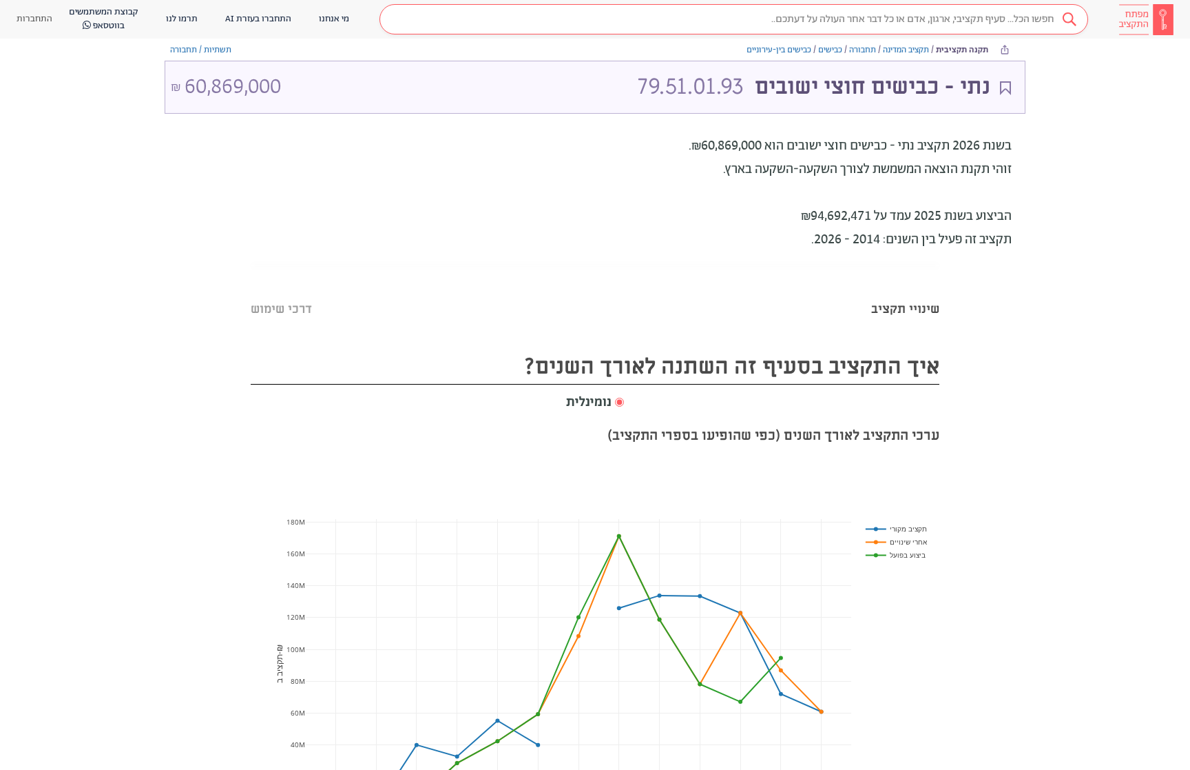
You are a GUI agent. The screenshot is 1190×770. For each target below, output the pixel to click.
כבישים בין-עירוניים (779, 50)
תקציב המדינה (906, 50)
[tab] (905, 292)
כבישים (830, 50)
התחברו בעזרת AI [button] (258, 19)
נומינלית (589, 403)
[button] (733, 19)
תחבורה (862, 50)
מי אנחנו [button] (334, 19)
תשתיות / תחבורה (200, 50)
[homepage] (1145, 19)
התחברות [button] (34, 19)
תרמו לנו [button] (182, 19)
